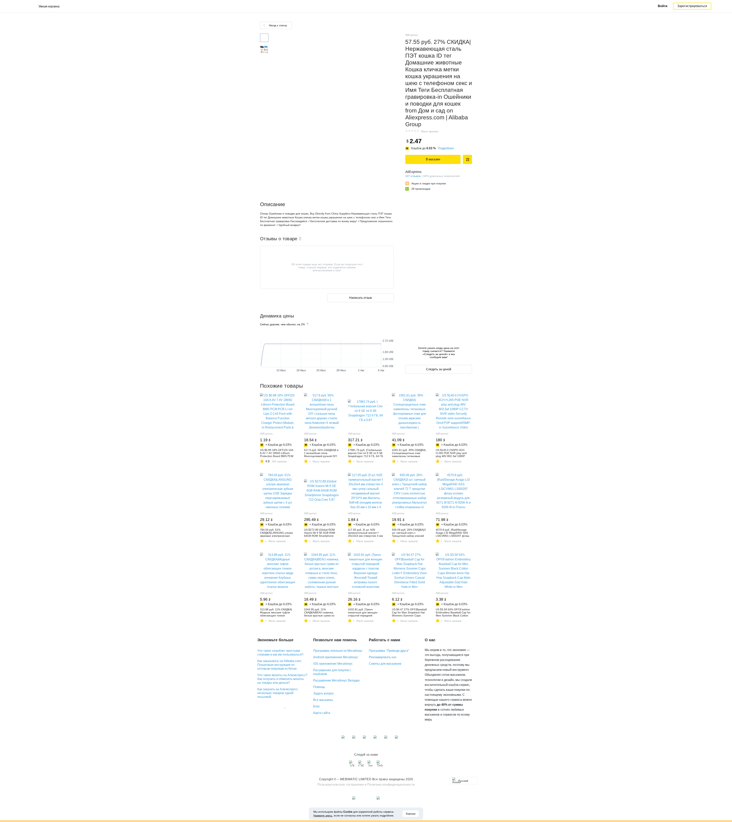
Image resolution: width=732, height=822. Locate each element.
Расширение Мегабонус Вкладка (336, 680)
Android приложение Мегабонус (335, 657)
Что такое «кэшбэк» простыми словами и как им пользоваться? (280, 652)
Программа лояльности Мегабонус (338, 650)
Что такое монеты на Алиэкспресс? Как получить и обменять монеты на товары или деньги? (282, 678)
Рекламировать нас (382, 657)
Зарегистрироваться (692, 6)
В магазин (433, 159)
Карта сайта (321, 712)
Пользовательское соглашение (340, 784)
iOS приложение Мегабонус (333, 663)
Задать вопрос (323, 693)
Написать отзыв (360, 297)
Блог (316, 706)
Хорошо (411, 813)
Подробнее (446, 148)
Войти (662, 6)
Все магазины (323, 699)
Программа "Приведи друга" (389, 650)
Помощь (319, 687)
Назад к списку (278, 25)
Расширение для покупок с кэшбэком (332, 672)
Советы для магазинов (385, 663)
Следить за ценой (438, 369)
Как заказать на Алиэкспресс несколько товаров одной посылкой (277, 693)
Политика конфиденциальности (391, 784)
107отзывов (413, 176)
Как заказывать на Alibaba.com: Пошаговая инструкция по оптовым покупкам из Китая (279, 664)
